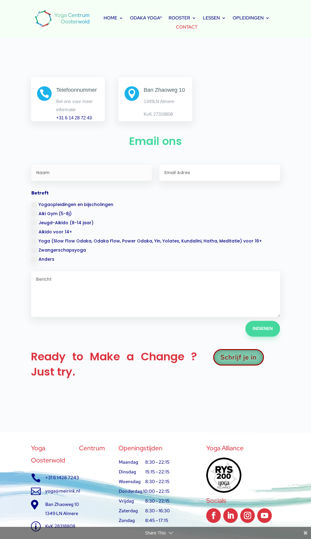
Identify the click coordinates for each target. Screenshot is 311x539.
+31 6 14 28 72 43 (74, 117)
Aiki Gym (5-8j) (55, 214)
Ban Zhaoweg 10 (164, 90)
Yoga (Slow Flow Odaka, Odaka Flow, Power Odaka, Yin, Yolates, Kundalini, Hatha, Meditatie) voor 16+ (150, 241)
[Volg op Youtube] (264, 515)
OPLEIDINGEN (248, 18)
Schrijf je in (238, 357)
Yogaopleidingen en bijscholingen (76, 204)
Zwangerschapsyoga (62, 250)
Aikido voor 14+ (55, 232)
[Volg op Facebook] (213, 515)
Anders (46, 259)
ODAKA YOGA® (146, 18)
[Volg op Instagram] (247, 515)
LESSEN (211, 18)
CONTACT (186, 27)
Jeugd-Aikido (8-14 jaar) (66, 223)
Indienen (263, 328)
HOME (110, 18)
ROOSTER (179, 18)
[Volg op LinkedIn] (230, 515)
